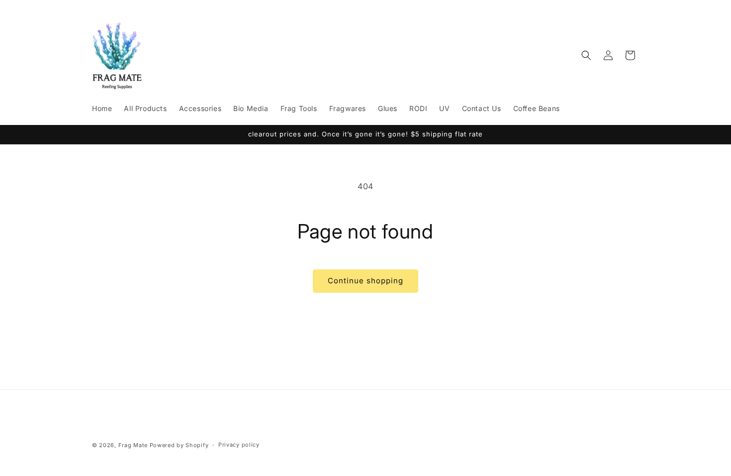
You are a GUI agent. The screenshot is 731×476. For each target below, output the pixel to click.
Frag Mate (133, 445)
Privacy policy (239, 444)
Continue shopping (365, 280)
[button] (586, 55)
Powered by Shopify (179, 445)
